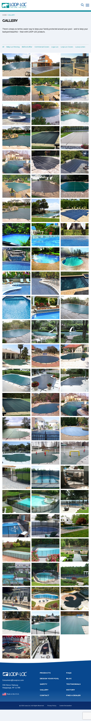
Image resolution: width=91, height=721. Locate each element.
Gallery (44, 690)
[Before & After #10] (45, 380)
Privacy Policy (51, 705)
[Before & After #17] (75, 428)
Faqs (68, 673)
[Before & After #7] (45, 355)
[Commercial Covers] (75, 598)
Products (45, 673)
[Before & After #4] (45, 331)
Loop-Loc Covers (67, 47)
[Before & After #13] (45, 404)
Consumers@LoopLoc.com (13, 680)
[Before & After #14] (75, 404)
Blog (69, 678)
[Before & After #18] (16, 453)
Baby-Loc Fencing (13, 47)
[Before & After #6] (16, 355)
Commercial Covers (42, 47)
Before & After (27, 47)
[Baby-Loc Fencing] (16, 477)
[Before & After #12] (16, 404)
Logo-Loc (54, 47)
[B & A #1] (16, 64)
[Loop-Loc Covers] (45, 64)
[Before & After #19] (45, 453)
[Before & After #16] (45, 428)
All (3, 47)
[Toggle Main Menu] (87, 5)
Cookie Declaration (65, 705)
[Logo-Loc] (45, 647)
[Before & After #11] (75, 380)
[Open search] (82, 5)
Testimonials (73, 684)
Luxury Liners (80, 47)
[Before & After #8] (16, 380)
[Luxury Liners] (16, 234)
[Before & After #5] (75, 331)
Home (4, 15)
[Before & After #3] (75, 307)
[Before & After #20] (75, 453)
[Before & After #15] (16, 428)
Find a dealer (73, 695)
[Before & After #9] (75, 355)
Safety (43, 684)
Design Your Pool (49, 678)
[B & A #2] (16, 331)
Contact (44, 695)
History (70, 690)
